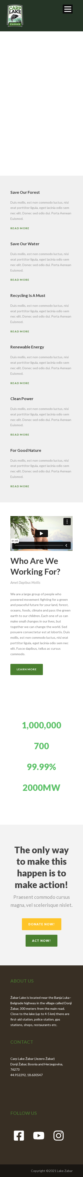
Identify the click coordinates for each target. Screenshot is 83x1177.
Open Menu (68, 9)
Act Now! (41, 941)
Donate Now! (41, 924)
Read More (20, 228)
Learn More (27, 669)
